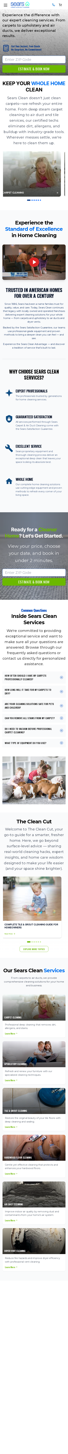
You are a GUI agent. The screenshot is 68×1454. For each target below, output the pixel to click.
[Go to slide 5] (38, 200)
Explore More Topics (34, 949)
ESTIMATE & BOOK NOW (33, 68)
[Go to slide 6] (40, 200)
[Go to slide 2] (32, 200)
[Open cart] (60, 5)
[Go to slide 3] (34, 200)
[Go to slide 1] (29, 200)
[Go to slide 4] (36, 200)
